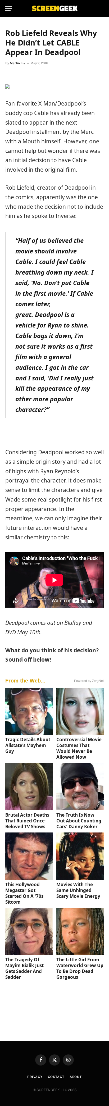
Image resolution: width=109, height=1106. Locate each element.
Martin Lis (17, 63)
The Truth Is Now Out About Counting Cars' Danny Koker (78, 821)
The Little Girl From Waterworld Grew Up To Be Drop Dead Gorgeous (79, 968)
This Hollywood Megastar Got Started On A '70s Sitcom (24, 893)
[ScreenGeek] (54, 8)
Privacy (35, 1077)
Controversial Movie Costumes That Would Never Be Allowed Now (79, 748)
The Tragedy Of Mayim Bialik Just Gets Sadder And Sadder (24, 968)
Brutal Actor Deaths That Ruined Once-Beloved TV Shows (27, 821)
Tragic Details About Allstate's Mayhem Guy (27, 745)
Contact (56, 1077)
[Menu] (8, 9)
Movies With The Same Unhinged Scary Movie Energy (78, 890)
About (76, 1077)
